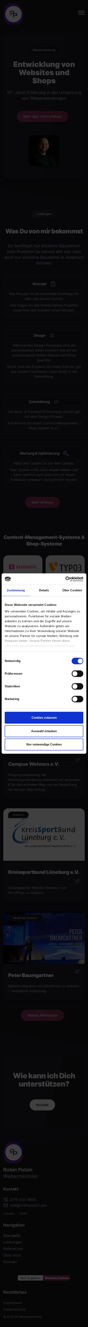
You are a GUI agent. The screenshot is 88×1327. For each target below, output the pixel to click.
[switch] (77, 673)
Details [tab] (44, 590)
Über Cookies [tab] (72, 590)
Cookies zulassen (44, 717)
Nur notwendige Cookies (44, 744)
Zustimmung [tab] (16, 590)
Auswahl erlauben (44, 731)
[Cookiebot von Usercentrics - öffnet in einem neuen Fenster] (65, 579)
